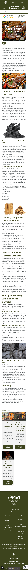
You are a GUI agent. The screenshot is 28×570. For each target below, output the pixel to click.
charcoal (7, 55)
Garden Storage (8, 529)
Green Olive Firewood (15, 36)
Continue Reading (8, 447)
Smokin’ (8, 525)
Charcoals (7, 518)
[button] (9, 16)
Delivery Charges (20, 524)
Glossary (20, 541)
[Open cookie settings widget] (2, 567)
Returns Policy (20, 531)
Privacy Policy (20, 536)
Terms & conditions (20, 533)
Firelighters (7, 522)
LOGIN (22, 2)
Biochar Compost (8, 527)
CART (23, 7)
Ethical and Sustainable (20, 526)
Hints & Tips (20, 522)
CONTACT (14, 2)
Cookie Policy (20, 538)
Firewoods (7, 520)
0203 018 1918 (15, 509)
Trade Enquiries (20, 529)
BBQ (4, 43)
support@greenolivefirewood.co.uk (15, 511)
